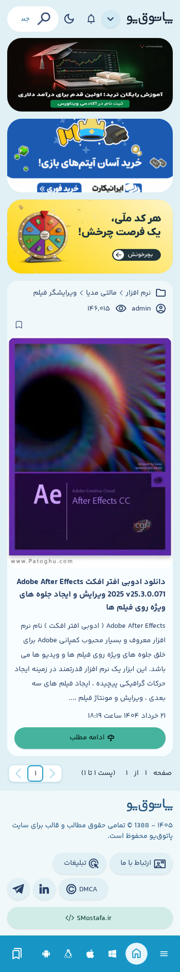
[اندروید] (46, 954)
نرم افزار (138, 293)
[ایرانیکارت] (90, 155)
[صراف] (90, 236)
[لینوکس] (68, 954)
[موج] (90, 75)
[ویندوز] (112, 954)
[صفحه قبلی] (52, 773)
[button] (35, 773)
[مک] (90, 954)
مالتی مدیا (101, 293)
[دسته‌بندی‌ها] (111, 19)
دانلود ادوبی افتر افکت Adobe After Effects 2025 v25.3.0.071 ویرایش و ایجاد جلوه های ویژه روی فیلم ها (91, 595)
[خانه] (136, 954)
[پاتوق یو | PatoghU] (150, 18)
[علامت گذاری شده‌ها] (17, 954)
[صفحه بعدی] (18, 773)
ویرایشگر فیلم (55, 293)
